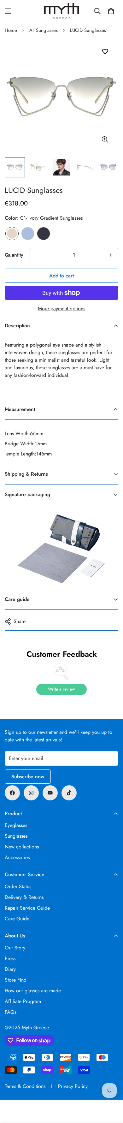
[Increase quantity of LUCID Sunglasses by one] (110, 255)
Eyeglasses (16, 825)
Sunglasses (16, 836)
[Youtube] (50, 792)
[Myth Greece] (61, 11)
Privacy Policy (73, 1086)
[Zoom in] (105, 140)
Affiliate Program (23, 1001)
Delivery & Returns (24, 897)
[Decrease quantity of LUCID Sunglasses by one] (37, 255)
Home (11, 30)
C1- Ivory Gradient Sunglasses (12, 233)
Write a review (61, 689)
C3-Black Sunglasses (43, 233)
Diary (10, 969)
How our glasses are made (33, 990)
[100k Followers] (31, 792)
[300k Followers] (12, 792)
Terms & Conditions (25, 1086)
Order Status (18, 886)
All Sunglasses (43, 30)
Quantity (14, 254)
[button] (111, 11)
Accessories (17, 857)
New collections (22, 846)
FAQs (10, 1012)
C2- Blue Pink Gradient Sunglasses (27, 233)
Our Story (15, 947)
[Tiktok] (69, 792)
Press (10, 958)
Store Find (15, 979)
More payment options (61, 308)
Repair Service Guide (27, 908)
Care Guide (17, 918)
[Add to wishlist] (105, 52)
